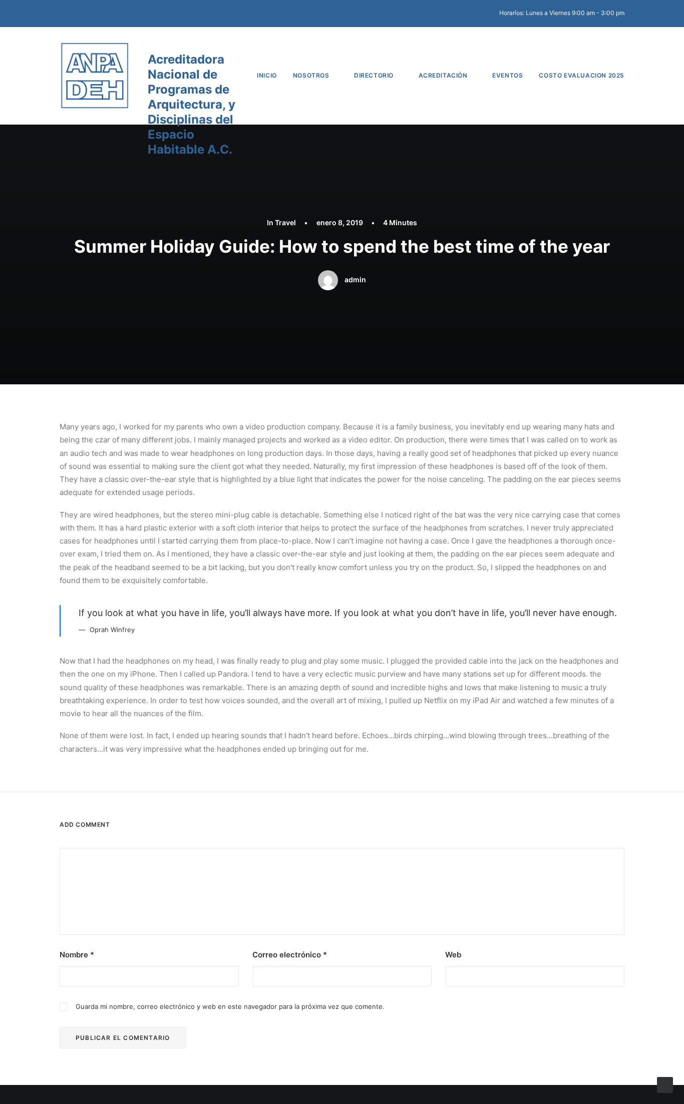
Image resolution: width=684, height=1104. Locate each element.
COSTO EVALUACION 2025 (581, 75)
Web (453, 954)
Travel (285, 222)
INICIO (267, 75)
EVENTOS (507, 75)
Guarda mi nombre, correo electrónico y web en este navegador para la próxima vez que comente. (230, 1006)
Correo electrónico (289, 954)
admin (355, 279)
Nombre (77, 954)
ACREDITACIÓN (443, 75)
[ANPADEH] (95, 76)
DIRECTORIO (374, 75)
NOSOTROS (311, 75)
